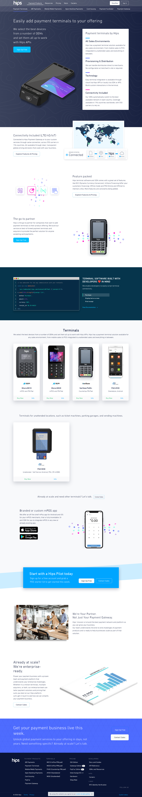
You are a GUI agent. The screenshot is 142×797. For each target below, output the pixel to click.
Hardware (73, 776)
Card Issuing (91, 9)
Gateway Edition (77, 766)
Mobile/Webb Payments (53, 9)
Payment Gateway (123, 9)
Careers (74, 3)
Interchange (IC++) (76, 773)
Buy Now (20, 398)
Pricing (58, 3)
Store (66, 3)
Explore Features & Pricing (26, 154)
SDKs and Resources (96, 769)
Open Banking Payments (74, 9)
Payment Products (35, 3)
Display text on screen (92, 298)
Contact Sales (99, 497)
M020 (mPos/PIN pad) (55, 766)
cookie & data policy (83, 794)
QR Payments (36, 9)
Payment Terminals (20, 9)
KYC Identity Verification (97, 785)
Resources (49, 3)
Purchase (88, 295)
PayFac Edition (76, 769)
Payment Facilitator (106, 9)
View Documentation (89, 307)
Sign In (125, 3)
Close (92, 794)
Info (33, 398)
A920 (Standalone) (53, 773)
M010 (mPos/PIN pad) (55, 762)
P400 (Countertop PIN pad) (56, 769)
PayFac (27, 780)
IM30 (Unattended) (53, 776)
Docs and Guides (95, 762)
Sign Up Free (22, 49)
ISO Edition (74, 762)
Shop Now (115, 3)
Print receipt (89, 301)
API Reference (94, 766)
